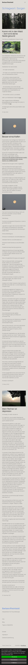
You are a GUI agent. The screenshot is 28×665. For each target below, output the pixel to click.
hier (20, 97)
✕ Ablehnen (14, 662)
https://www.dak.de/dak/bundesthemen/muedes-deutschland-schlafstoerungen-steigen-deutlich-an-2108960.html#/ (14, 159)
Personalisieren (14, 659)
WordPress (23, 645)
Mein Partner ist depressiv (9, 410)
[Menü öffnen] (25, 2)
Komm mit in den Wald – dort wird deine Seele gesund (12, 33)
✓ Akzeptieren (14, 656)
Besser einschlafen (11, 137)
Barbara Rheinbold (7, 2)
